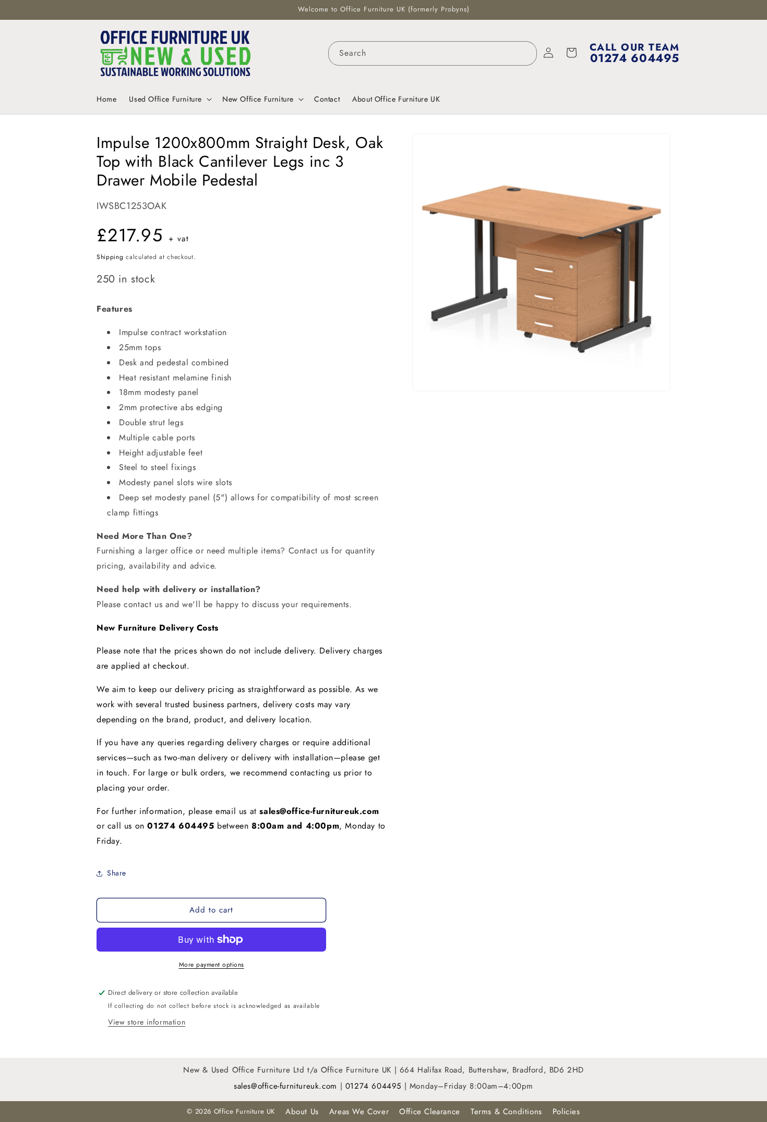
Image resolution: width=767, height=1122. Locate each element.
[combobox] (432, 53)
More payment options (211, 964)
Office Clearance (429, 1111)
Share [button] (116, 873)
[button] (169, 99)
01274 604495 (374, 1086)
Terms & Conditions (506, 1111)
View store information (146, 1022)
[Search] (524, 53)
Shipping (110, 257)
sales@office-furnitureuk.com (319, 811)
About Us (302, 1111)
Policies (566, 1111)
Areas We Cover (359, 1111)
